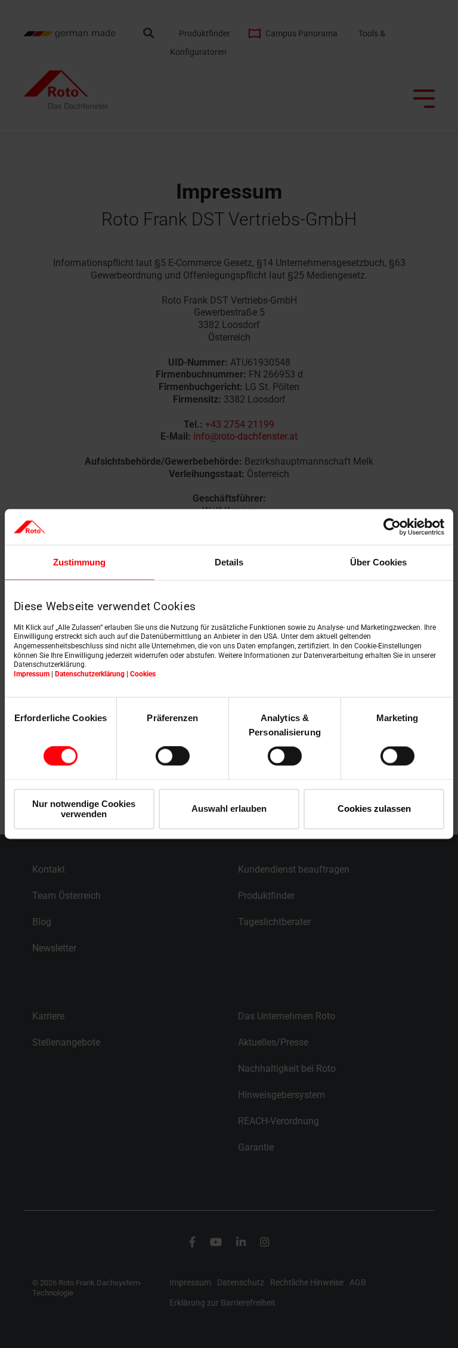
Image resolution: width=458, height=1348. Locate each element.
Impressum (31, 674)
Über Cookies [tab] (378, 562)
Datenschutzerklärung (90, 674)
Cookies (143, 674)
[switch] (173, 756)
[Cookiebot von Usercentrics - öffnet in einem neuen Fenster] (392, 527)
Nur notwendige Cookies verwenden (83, 809)
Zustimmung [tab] (79, 562)
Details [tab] (229, 562)
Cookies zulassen (374, 809)
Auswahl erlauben (229, 809)
